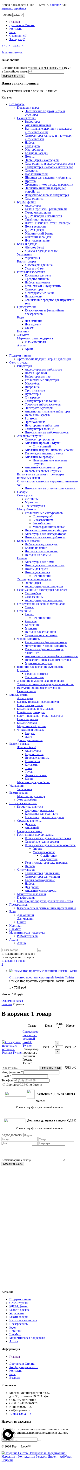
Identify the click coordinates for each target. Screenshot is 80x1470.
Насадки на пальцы (38, 554)
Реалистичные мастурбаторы (44, 512)
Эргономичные (35, 422)
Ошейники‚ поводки (38, 219)
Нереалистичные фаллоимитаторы (48, 659)
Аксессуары (33, 205)
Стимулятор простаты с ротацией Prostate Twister (41, 977)
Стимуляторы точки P (39, 429)
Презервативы (26, 307)
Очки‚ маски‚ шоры (38, 212)
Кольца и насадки (36, 153)
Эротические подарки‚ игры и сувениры (44, 359)
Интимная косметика (31, 272)
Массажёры (32, 383)
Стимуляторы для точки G (42, 401)
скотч (28, 736)
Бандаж (30, 733)
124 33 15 (12, 45)
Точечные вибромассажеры (43, 404)
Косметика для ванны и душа (44, 817)
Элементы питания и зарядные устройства (45, 684)
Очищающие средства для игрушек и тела (45, 901)
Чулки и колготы (36, 775)
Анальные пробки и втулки (43, 443)
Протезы (30, 181)
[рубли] (17, 15)
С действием (48, 855)
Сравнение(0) (18, 35)
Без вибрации (42, 523)
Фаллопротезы (34, 677)
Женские (31, 621)
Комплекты (32, 761)
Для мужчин (33, 324)
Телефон (7, 1080)
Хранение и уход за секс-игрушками (49, 184)
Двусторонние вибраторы (42, 425)
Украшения (24, 254)
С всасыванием (43, 519)
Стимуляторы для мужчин (42, 873)
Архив (21, 345)
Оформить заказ (12, 1000)
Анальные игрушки (38, 125)
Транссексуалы (35, 505)
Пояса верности (35, 226)
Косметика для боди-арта (41, 813)
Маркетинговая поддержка (35, 338)
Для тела (30, 824)
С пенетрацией (43, 516)
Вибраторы (32, 121)
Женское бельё (34, 247)
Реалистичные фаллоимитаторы (46, 642)
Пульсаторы (33, 394)
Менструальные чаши (39, 293)
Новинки (23, 331)
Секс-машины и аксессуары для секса (50, 163)
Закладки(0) (17, 39)
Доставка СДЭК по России (24, 1084)
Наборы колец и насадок (41, 544)
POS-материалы (35, 342)
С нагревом (32, 397)
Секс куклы (32, 146)
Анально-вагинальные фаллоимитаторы (51, 656)
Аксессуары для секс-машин (44, 600)
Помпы (30, 156)
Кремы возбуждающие (40, 880)
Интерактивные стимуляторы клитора (50, 488)
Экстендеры (33, 582)
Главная (14, 21)
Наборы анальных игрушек (43, 471)
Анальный (32, 827)
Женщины (31, 498)
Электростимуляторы (39, 408)
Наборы (30, 142)
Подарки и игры (28, 107)
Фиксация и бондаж (38, 237)
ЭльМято (23, 335)
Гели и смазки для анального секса (48, 838)
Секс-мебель (33, 593)
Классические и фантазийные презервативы (46, 908)
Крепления (32, 624)
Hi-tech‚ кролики (36, 373)
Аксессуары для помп (39, 561)
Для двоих (32, 887)
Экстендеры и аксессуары (42, 160)
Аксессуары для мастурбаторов (45, 533)
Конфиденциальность (23, 1367)
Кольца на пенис (36, 547)
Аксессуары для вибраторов (43, 369)
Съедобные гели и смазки (42, 841)
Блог (12, 32)
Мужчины (31, 502)
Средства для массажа (39, 810)
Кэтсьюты (31, 764)
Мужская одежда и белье (41, 251)
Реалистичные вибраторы (42, 380)
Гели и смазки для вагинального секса (50, 845)
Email (6, 1076)
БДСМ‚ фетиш (26, 202)
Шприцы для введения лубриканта (48, 177)
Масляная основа (44, 852)
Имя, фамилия (12, 1072)
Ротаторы (31, 418)
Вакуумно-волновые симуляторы (47, 195)
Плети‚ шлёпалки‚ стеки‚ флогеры (47, 223)
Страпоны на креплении (41, 635)
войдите (55, 4)
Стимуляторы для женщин (42, 876)
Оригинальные (35, 390)
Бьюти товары (26, 261)
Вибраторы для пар (37, 376)
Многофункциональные (49, 526)
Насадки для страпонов (40, 631)
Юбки (29, 778)
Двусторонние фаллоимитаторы (46, 645)
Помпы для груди (36, 568)
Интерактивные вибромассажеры (47, 432)
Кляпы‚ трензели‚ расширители (46, 209)
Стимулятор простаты (39, 439)
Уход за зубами (34, 268)
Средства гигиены (37, 279)
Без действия (48, 859)
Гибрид (37, 848)
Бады (20, 317)
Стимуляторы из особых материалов (49, 167)
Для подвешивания (37, 240)
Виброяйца (32, 387)
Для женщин (33, 321)
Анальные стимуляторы (41, 890)
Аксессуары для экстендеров (44, 586)
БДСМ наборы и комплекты (43, 216)
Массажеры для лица (39, 265)
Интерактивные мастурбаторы (45, 537)
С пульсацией (42, 446)
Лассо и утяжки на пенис (41, 551)
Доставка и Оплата (22, 25)
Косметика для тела (38, 275)
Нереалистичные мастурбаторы (46, 530)
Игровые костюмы (37, 757)
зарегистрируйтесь (14, 8)
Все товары (16, 104)
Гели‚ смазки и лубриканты (43, 286)
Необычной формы (37, 415)
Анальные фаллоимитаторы (43, 467)
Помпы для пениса (37, 572)
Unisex (29, 328)
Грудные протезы (36, 673)
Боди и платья (34, 754)
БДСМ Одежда (34, 230)
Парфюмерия (33, 296)
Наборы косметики (37, 282)
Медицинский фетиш (39, 233)
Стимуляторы (34, 289)
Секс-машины (34, 198)
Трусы (29, 771)
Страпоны (31, 170)
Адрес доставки (12, 1135)
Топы (28, 768)
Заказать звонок (12, 52)
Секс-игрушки (26, 118)
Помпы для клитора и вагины (44, 565)
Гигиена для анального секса (44, 453)
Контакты (15, 28)
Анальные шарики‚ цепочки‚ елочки (49, 450)
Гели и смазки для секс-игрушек (46, 862)
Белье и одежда (27, 244)
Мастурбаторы (34, 149)
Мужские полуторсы (38, 663)
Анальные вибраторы (39, 457)
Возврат (14, 1377)
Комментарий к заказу (16, 1160)
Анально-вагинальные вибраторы (47, 411)
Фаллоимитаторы (36, 174)
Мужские (31, 628)
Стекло (29, 607)
